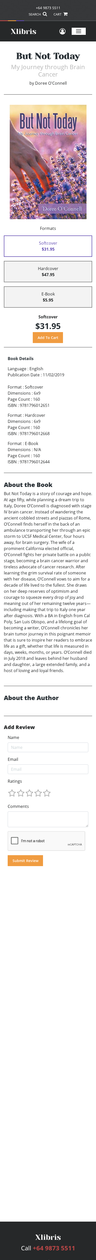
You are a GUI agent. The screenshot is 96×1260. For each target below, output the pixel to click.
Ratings (15, 781)
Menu (78, 31)
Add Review (19, 727)
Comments (18, 806)
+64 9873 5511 (48, 7)
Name (13, 737)
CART (58, 14)
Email (13, 759)
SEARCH (35, 14)
